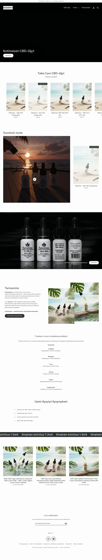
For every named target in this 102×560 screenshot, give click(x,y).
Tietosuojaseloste (23, 544)
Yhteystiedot (86, 8)
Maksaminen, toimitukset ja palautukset (54, 544)
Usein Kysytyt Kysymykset (14, 316)
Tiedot (75, 8)
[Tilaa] (65, 523)
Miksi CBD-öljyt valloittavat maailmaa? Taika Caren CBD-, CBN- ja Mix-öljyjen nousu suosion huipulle (18, 481)
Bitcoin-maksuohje (78, 544)
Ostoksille (8, 55)
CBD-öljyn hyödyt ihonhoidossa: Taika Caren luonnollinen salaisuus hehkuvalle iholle (84, 481)
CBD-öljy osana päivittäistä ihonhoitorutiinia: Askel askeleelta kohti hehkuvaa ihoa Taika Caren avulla (51, 481)
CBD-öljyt (67, 8)
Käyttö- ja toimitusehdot (36, 544)
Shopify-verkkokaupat (65, 547)
